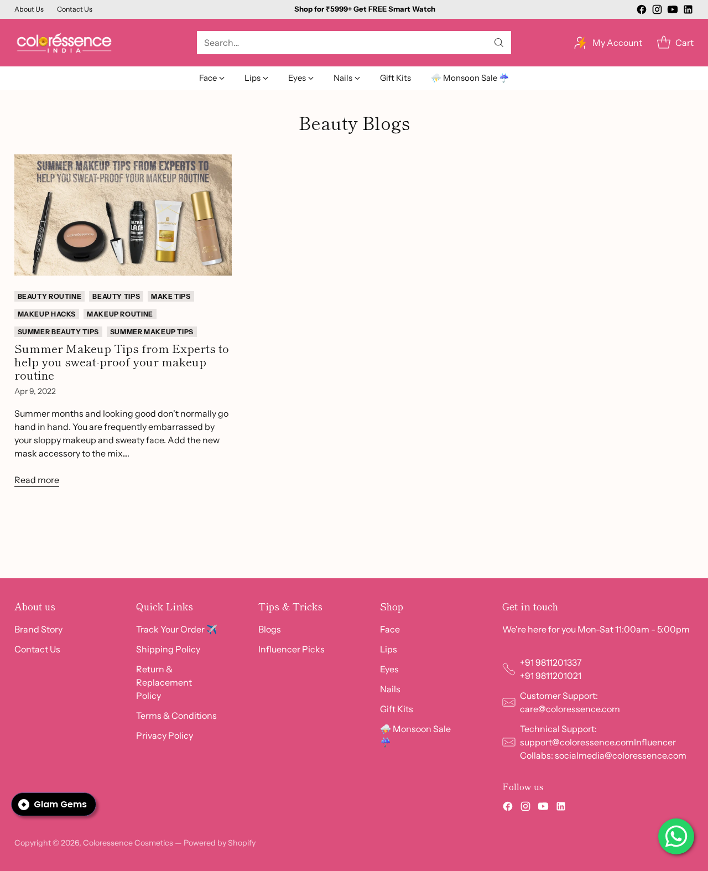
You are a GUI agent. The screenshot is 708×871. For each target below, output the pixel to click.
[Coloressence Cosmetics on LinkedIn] (688, 11)
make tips (171, 296)
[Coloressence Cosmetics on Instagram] (657, 11)
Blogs (269, 629)
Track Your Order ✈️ (176, 629)
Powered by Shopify (220, 843)
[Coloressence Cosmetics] (64, 43)
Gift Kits (396, 708)
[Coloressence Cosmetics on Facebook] (641, 11)
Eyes (389, 669)
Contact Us (37, 649)
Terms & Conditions (176, 715)
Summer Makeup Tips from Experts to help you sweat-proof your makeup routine (121, 361)
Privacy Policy (164, 735)
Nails (390, 688)
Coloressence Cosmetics (128, 843)
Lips (388, 649)
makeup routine (120, 314)
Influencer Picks (291, 649)
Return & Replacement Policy (164, 682)
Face (390, 629)
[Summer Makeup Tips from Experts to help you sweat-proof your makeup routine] (123, 214)
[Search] (499, 42)
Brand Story (38, 629)
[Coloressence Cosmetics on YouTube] (672, 11)
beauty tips (116, 296)
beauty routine (50, 296)
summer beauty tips (58, 332)
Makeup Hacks (47, 314)
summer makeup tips (152, 332)
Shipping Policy (168, 649)
